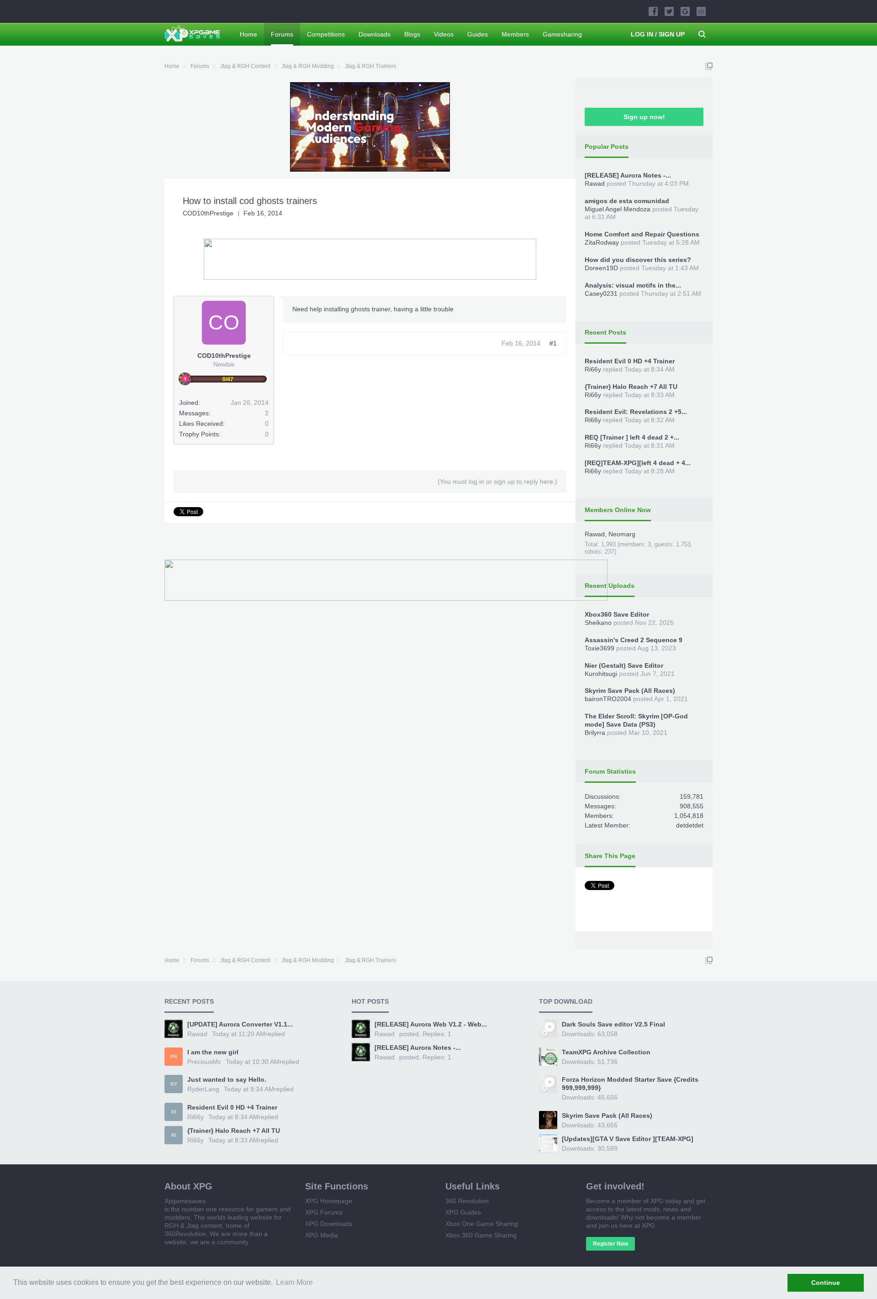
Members (515, 34)
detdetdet (689, 825)
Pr (173, 1056)
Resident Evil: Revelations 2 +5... (636, 411)
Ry (173, 1084)
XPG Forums (324, 1212)
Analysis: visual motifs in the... (633, 285)
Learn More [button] (294, 1282)
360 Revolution (467, 1201)
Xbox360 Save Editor (617, 614)
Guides (477, 34)
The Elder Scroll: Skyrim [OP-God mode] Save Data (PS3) (636, 720)
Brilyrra (595, 732)
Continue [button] (825, 1282)
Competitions (326, 34)
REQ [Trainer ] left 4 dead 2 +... (632, 437)
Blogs (412, 34)
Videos (444, 34)
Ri (173, 1112)
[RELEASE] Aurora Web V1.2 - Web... (431, 1024)
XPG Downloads (328, 1223)
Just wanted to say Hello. (226, 1079)
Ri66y (593, 369)
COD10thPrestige (208, 213)
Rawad (595, 183)
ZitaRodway (602, 242)
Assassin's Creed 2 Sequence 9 (633, 640)
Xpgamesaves (185, 1201)
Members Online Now (618, 509)
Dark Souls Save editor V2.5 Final (613, 1024)
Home (248, 34)
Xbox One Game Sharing (481, 1223)
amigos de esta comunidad (627, 200)
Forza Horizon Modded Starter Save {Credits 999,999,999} (630, 1083)
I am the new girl (212, 1052)
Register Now (610, 1244)
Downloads (375, 34)
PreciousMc (204, 1061)
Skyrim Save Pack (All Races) (630, 690)
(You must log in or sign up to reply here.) (497, 481)
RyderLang (203, 1089)
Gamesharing (562, 34)
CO (223, 322)
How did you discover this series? (638, 259)
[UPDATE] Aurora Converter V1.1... (240, 1024)
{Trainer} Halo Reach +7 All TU (631, 386)
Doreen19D (601, 268)
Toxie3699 (599, 648)
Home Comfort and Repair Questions (642, 234)
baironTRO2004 (608, 698)
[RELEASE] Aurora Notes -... (628, 175)
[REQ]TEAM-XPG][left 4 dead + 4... (638, 462)
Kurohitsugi (601, 673)
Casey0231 (601, 293)
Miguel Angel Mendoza (617, 209)
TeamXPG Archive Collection (606, 1052)
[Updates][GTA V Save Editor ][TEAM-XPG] (627, 1138)
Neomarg (621, 534)
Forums (282, 34)
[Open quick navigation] (709, 66)
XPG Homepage (328, 1201)
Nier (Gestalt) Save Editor (624, 665)
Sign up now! (644, 116)
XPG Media (321, 1235)
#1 (553, 343)
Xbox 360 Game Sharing (481, 1235)
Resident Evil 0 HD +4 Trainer (630, 361)
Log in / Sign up (658, 34)
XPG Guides (463, 1212)
